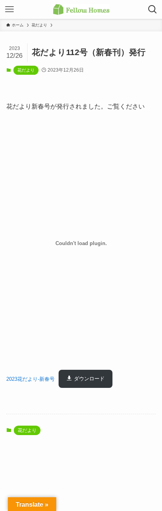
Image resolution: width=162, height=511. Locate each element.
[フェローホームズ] (80, 9)
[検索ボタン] (152, 9)
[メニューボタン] (9, 9)
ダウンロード (89, 379)
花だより (26, 70)
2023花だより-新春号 (30, 379)
